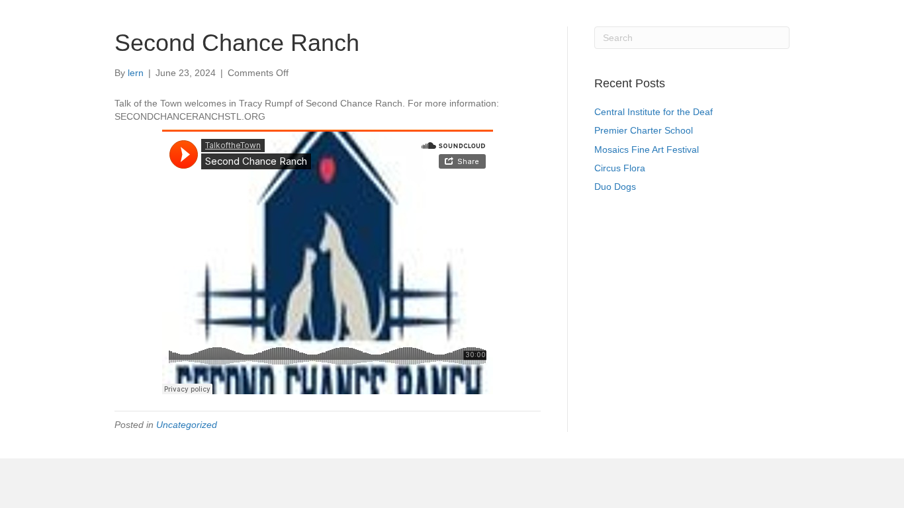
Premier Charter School (643, 130)
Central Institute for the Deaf (653, 111)
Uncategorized (186, 424)
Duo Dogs (615, 186)
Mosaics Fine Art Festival (646, 149)
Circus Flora (619, 168)
